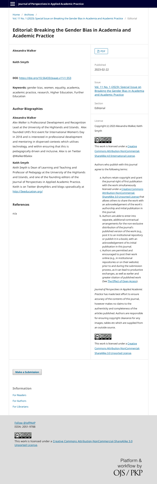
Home (16, 14)
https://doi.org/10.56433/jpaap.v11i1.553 (45, 78)
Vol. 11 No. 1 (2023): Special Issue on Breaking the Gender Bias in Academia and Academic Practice (68, 18)
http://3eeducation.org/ (28, 191)
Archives (29, 14)
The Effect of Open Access (122, 281)
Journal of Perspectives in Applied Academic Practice (51, 4)
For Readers (19, 395)
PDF (102, 51)
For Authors (19, 401)
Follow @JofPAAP (25, 423)
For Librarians (20, 406)
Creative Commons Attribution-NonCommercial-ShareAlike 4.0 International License (117, 151)
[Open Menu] (12, 4)
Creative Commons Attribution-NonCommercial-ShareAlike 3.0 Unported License (122, 192)
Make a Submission (27, 372)
